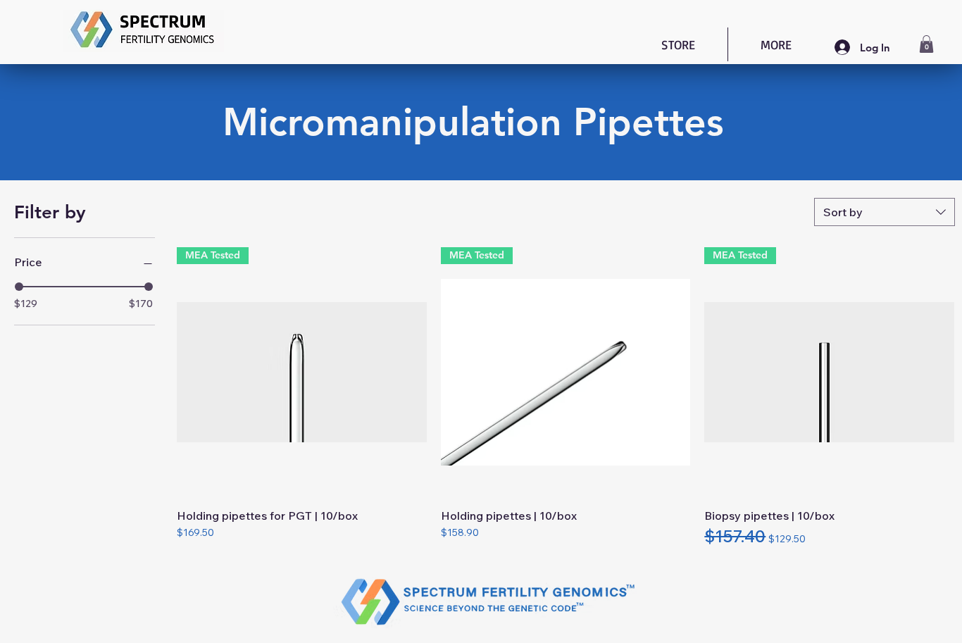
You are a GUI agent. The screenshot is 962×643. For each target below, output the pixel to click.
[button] (926, 44)
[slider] (19, 286)
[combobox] (884, 212)
